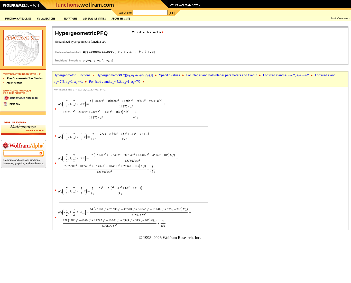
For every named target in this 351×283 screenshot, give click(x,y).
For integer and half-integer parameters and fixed (221, 75)
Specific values (169, 75)
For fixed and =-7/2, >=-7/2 (286, 75)
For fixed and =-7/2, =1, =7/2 (115, 82)
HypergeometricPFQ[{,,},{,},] (125, 75)
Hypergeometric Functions (72, 75)
